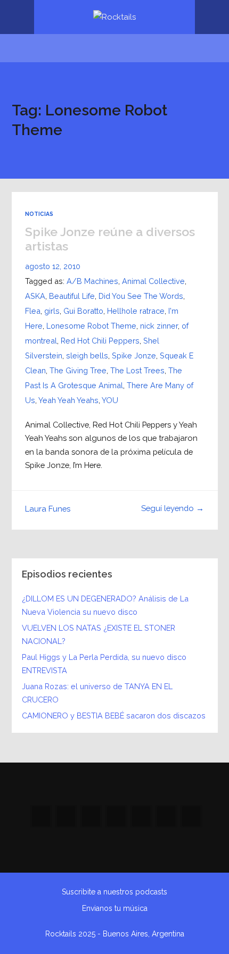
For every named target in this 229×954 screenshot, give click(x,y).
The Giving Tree (78, 370)
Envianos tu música (115, 908)
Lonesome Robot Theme (91, 325)
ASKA (35, 295)
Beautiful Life (72, 295)
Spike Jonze (134, 355)
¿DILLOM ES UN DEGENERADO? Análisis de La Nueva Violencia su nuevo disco (105, 605)
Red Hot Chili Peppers (100, 340)
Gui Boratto (83, 310)
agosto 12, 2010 (52, 266)
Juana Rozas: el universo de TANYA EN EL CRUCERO (97, 693)
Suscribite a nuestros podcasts (114, 892)
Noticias (39, 214)
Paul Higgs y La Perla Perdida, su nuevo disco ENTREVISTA (104, 663)
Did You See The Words (141, 295)
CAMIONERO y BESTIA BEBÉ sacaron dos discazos (114, 715)
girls (52, 310)
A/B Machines (92, 281)
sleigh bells (87, 355)
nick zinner (159, 325)
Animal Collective (153, 281)
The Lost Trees (137, 370)
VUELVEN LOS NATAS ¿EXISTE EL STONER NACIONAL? (98, 634)
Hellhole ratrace (136, 310)
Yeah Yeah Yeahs (68, 400)
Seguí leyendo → (172, 508)
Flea (32, 310)
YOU (110, 400)
